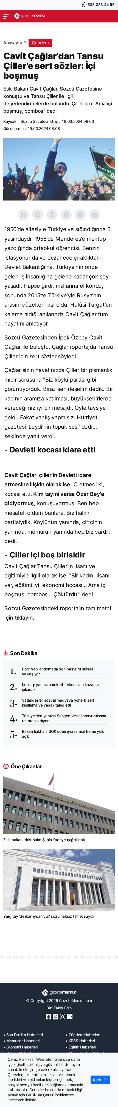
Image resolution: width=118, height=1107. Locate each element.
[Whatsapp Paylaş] (80, 214)
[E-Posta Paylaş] (94, 214)
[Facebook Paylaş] (23, 214)
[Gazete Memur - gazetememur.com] (29, 16)
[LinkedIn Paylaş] (51, 214)
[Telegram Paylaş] (66, 214)
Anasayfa (12, 42)
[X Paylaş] (37, 214)
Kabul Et (100, 1079)
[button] (6, 16)
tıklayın (24, 617)
